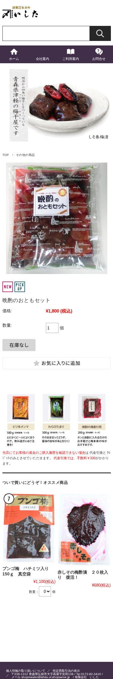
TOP (5, 155)
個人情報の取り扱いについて (25, 670)
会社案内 (42, 59)
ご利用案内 (70, 59)
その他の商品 (25, 155)
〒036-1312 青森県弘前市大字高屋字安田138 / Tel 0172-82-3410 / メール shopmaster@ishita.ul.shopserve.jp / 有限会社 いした (57, 675)
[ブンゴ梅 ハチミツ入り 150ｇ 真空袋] (28, 527)
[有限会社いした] (20, 16)
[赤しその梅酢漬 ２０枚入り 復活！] (84, 529)
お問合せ (98, 59)
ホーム (14, 59)
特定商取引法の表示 (66, 670)
